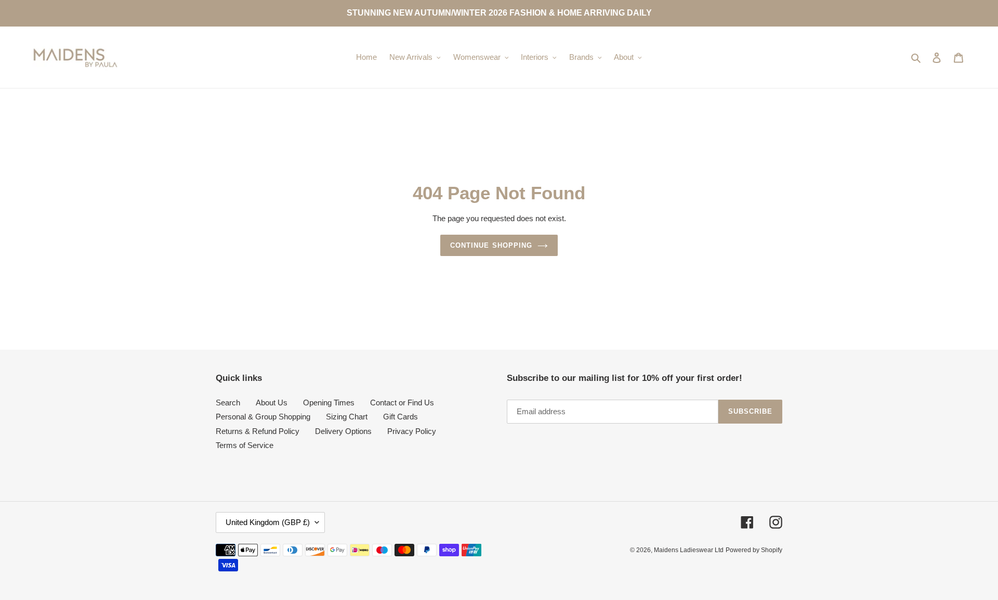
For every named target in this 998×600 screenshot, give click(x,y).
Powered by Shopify (754, 550)
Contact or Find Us (402, 402)
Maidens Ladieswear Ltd (689, 550)
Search (228, 402)
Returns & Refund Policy (257, 431)
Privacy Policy (411, 431)
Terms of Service (244, 445)
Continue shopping (491, 245)
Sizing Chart (346, 416)
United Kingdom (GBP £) (268, 522)
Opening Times (328, 402)
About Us (271, 402)
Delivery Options (343, 431)
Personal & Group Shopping (263, 416)
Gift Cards (400, 416)
